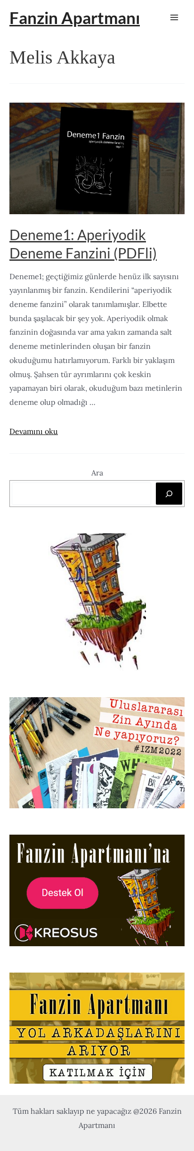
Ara (97, 472)
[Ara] (169, 493)
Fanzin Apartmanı (74, 17)
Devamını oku (33, 431)
